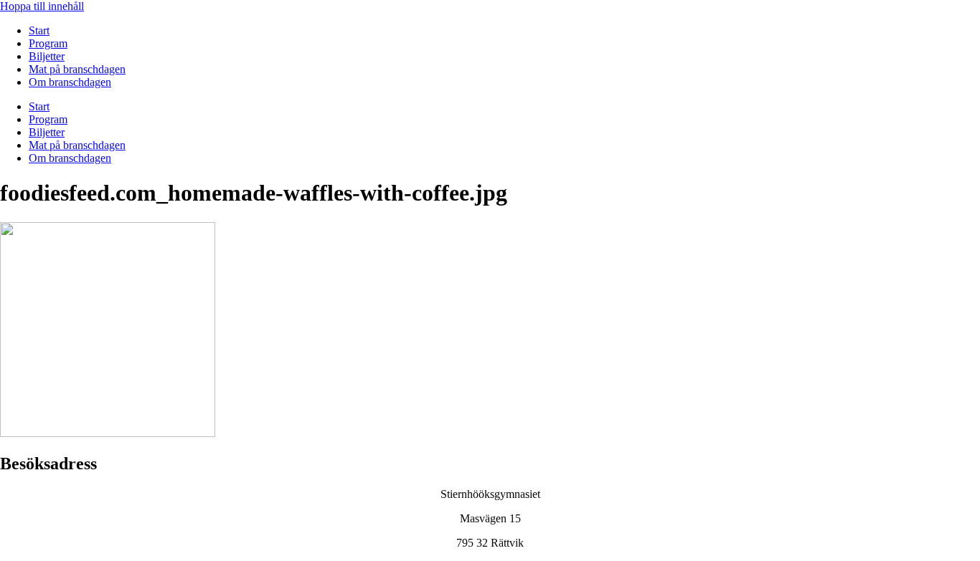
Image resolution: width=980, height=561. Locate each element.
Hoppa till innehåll (42, 6)
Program (48, 43)
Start (39, 30)
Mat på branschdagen (77, 69)
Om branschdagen (70, 82)
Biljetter (47, 56)
